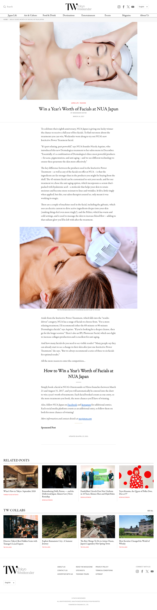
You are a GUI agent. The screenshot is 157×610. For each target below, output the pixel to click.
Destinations (69, 15)
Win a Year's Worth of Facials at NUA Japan (27, 19)
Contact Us (62, 570)
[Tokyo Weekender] (18, 573)
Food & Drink (49, 15)
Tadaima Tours (82, 574)
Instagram (86, 405)
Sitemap (99, 574)
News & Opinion (47, 500)
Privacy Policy (102, 567)
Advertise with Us (65, 574)
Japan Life (12, 15)
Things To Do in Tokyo (10, 494)
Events (108, 15)
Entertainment (88, 15)
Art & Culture (30, 15)
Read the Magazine (84, 567)
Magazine (126, 15)
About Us (144, 15)
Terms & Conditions (104, 570)
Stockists (80, 570)
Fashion (83, 103)
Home (5, 19)
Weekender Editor (80, 113)
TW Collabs (7, 547)
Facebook (72, 405)
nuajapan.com (85, 418)
